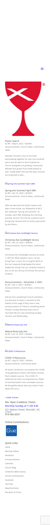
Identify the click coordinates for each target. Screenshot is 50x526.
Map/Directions (12, 488)
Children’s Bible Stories (15, 471)
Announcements (12, 459)
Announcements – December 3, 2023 (23, 282)
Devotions (9, 455)
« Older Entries (11, 397)
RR (9, 143)
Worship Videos (12, 451)
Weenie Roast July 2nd (16, 331)
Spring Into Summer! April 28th (20, 190)
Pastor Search (12, 141)
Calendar (9, 463)
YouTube (9, 484)
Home (7, 447)
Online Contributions (14, 476)
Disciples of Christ (13, 492)
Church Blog (10, 467)
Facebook (9, 480)
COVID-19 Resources (15, 357)
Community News (29, 363)
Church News (27, 147)
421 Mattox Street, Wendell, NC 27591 (22, 411)
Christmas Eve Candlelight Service (22, 239)
